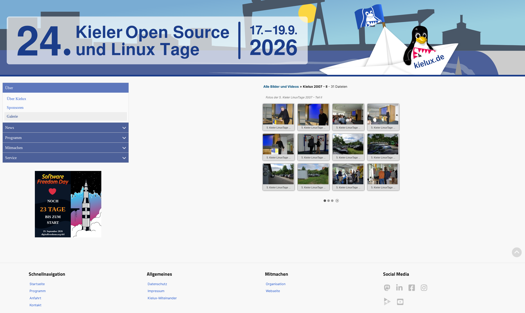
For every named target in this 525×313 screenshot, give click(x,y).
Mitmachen (14, 148)
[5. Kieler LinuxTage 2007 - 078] (348, 174)
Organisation (275, 284)
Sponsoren (15, 107)
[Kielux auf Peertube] (387, 301)
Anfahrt (35, 298)
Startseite (37, 284)
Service (11, 158)
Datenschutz (157, 284)
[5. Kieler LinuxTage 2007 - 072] (278, 174)
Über (9, 88)
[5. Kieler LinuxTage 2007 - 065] (383, 114)
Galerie (12, 116)
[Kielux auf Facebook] (412, 287)
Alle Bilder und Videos (281, 86)
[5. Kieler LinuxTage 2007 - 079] (383, 174)
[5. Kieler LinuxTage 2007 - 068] (313, 144)
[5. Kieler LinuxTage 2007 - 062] (278, 114)
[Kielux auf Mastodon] (387, 287)
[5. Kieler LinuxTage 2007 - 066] (278, 144)
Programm (13, 137)
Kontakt (35, 305)
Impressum (156, 291)
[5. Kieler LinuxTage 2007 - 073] (313, 174)
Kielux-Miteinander (162, 298)
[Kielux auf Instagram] (424, 287)
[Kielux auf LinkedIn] (399, 287)
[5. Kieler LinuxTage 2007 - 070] (348, 144)
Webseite (273, 291)
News (9, 127)
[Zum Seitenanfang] (517, 252)
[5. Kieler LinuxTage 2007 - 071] (383, 144)
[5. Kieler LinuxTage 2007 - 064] (348, 114)
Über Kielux (16, 99)
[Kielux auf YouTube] (400, 302)
